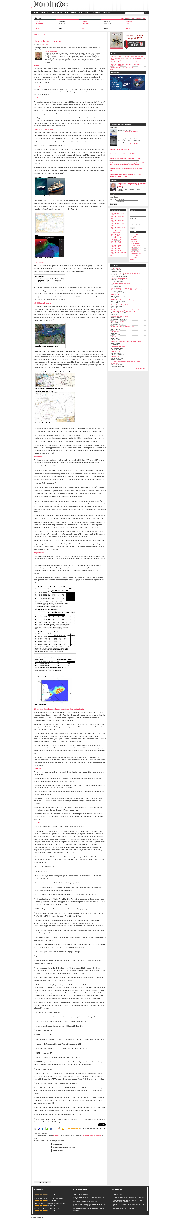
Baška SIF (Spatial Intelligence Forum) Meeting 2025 (126, 273)
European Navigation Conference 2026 (122, 326)
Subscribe (96, 12)
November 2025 (136, 249)
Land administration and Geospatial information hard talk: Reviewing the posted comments (88, 1198)
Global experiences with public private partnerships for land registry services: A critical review (89, 1205)
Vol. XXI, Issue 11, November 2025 (116, 242)
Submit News (84, 12)
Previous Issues (130, 18)
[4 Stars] (77, 1128)
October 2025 (135, 251)
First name (113, 199)
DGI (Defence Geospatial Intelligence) (122, 300)
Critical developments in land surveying (85, 1201)
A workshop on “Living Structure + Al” (122, 67)
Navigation (39, 26)
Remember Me (136, 225)
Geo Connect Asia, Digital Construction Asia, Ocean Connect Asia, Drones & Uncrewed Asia (126, 310)
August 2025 (135, 255)
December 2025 (136, 247)
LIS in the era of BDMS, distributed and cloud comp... (50, 1209)
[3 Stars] (74, 1128)
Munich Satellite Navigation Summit (121, 305)
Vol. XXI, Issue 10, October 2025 (116, 245)
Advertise (106, 12)
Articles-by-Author (141, 18)
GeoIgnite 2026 (115, 336)
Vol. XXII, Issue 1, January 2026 (116, 235)
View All (112, 255)
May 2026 (134, 237)
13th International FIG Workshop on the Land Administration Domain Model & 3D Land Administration (127, 289)
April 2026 (134, 239)
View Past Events (141, 368)
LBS (37, 28)
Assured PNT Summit (117, 321)
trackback (56, 1136)
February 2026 (135, 243)
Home (36, 12)
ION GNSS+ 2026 (116, 351)
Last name (113, 202)
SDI (83, 28)
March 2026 (134, 241)
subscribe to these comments (91, 1136)
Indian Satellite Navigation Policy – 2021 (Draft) (125, 158)
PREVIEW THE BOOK (131, 132)
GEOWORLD (115, 295)
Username (133, 213)
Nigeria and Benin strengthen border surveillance (125, 62)
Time (127, 23)
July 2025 (134, 258)
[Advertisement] (127, 106)
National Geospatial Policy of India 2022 (122, 154)
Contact (121, 18)
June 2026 (134, 235)
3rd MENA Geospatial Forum (119, 278)
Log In (132, 228)
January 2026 (135, 245)
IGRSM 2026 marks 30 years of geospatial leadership (127, 56)
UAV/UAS (129, 21)
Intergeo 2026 (115, 356)
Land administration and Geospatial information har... (49, 1198)
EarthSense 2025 (116, 268)
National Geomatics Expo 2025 (120, 283)
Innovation (85, 21)
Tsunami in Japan (118, 1208)
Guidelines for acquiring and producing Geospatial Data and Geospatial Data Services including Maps (128, 163)
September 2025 (136, 253)
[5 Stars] (80, 1128)
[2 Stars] (72, 1128)
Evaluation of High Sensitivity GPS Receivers (126, 1193)
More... (112, 69)
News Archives (130, 26)
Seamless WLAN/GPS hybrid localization (125, 1204)
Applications (85, 23)
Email (112, 197)
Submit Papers (70, 12)
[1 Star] (69, 1128)
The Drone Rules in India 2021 (119, 149)
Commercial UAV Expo (118, 346)
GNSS (38, 21)
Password (133, 218)
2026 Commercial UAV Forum (120, 316)
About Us (44, 12)
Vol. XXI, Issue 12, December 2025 (116, 238)
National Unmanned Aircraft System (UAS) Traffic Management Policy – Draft (125, 175)
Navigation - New (39, 34)
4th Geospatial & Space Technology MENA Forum (126, 341)
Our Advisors (57, 12)
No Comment (44, 44)
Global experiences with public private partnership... (49, 1193)
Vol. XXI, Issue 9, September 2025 (116, 249)
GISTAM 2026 (115, 331)
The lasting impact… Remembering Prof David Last (49, 1203)
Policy (83, 26)
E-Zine (128, 28)
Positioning (39, 23)
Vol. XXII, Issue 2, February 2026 (116, 231)
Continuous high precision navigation (123, 1197)
